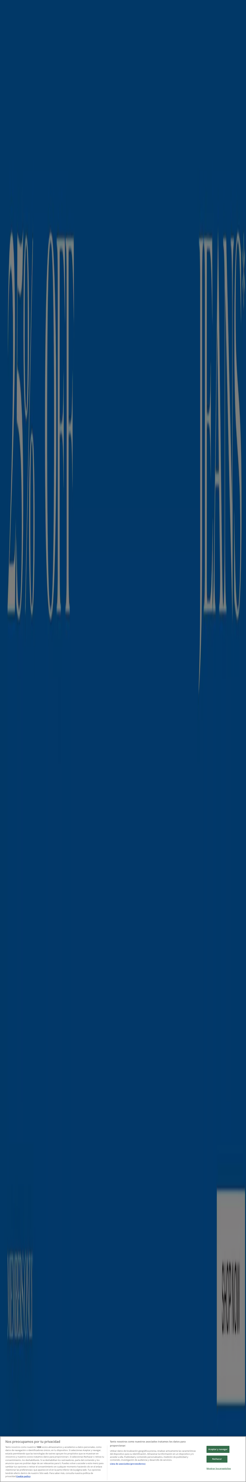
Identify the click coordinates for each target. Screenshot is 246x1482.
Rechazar (217, 1458)
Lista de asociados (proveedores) (127, 1463)
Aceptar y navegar (218, 1449)
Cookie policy (23, 1476)
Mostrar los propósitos (219, 1468)
